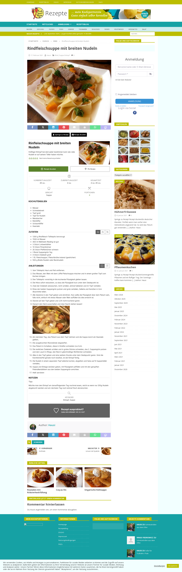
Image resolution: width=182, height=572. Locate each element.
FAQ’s (100, 2)
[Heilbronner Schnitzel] (145, 159)
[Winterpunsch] (123, 159)
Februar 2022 (119, 328)
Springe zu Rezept (62, 135)
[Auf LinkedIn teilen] (53, 127)
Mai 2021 (118, 348)
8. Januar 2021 (122, 215)
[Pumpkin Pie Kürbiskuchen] (145, 142)
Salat (144, 29)
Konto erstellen (120, 106)
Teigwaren (83, 29)
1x (98, 232)
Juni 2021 (118, 344)
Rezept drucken (80, 135)
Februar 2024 (119, 319)
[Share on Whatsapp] (95, 127)
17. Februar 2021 (37, 55)
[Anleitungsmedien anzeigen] (101, 266)
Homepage (30, 2)
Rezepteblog (44, 2)
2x (103, 232)
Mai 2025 (118, 307)
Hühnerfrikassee (125, 212)
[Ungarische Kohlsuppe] (98, 477)
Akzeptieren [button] (172, 566)
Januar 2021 (119, 365)
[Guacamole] (123, 134)
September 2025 (121, 303)
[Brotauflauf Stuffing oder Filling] (134, 150)
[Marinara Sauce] (134, 134)
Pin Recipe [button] (91, 169)
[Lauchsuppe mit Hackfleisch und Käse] (123, 150)
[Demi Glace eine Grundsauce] (134, 159)
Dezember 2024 (120, 315)
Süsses (106, 29)
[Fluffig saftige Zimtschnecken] (134, 142)
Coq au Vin (61, 489)
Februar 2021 (119, 361)
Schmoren (38, 442)
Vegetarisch (119, 29)
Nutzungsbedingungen (85, 2)
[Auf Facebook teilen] (32, 127)
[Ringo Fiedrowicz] (131, 543)
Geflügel (40, 29)
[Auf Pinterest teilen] (64, 127)
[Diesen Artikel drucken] (84, 127)
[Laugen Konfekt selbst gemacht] (145, 134)
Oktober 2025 (119, 299)
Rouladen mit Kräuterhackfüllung (37, 491)
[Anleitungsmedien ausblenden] (107, 266)
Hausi (49, 55)
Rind (56, 55)
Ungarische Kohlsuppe (96, 489)
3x (107, 232)
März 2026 (118, 295)
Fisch (61, 29)
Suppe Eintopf (64, 55)
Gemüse (71, 29)
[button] (29, 158)
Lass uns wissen (68, 412)
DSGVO (56, 2)
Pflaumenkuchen (125, 267)
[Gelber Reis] (145, 150)
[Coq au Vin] (69, 477)
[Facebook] (135, 112)
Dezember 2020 (120, 369)
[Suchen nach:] (142, 33)
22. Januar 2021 (122, 271)
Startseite (32, 24)
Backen (29, 29)
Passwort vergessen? (146, 106)
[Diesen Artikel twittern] (43, 127)
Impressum (67, 2)
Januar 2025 (119, 311)
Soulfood (96, 29)
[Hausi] (131, 530)
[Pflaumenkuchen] (134, 249)
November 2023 (120, 323)
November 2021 (120, 336)
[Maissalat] (123, 142)
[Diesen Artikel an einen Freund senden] (74, 127)
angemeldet (40, 509)
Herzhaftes (133, 29)
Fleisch (51, 29)
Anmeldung (63, 24)
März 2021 (118, 357)
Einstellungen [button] (159, 566)
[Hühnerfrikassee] (134, 194)
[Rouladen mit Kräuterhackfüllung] (40, 477)
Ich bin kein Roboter (123, 80)
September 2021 (121, 340)
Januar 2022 (119, 332)
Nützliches (47, 24)
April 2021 (118, 353)
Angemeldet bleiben (127, 94)
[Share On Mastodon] (105, 127)
